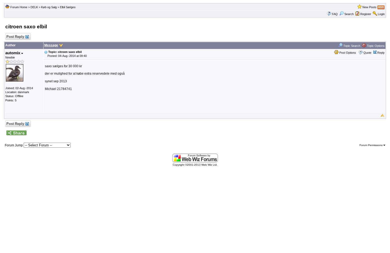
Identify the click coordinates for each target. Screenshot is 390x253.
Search (349, 14)
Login (381, 14)
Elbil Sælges (68, 7)
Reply (381, 52)
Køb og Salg (49, 7)
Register (365, 14)
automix (13, 53)
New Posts (369, 7)
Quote (367, 52)
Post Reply (15, 37)
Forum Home (18, 7)
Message (51, 45)
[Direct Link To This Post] (45, 51)
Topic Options (375, 45)
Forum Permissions (371, 145)
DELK (34, 7)
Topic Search (351, 45)
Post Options (347, 52)
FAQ (335, 14)
